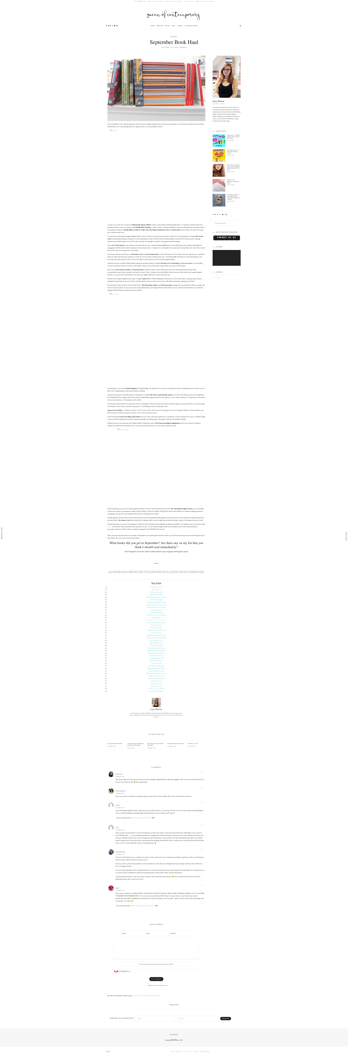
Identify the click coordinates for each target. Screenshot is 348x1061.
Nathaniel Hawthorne (114, 572)
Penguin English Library (136, 572)
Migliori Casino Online (156, 595)
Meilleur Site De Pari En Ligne (156, 630)
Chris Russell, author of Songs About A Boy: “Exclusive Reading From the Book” (233, 197)
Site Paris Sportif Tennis (156, 691)
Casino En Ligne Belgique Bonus (156, 602)
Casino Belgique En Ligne (156, 671)
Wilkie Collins (183, 572)
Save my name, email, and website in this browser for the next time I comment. (156, 964)
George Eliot (147, 571)
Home (153, 25)
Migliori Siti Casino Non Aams (156, 607)
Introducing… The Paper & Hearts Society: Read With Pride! (233, 136)
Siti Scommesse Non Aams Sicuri (156, 605)
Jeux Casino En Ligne (156, 592)
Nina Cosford (124, 572)
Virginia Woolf (162, 572)
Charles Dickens (122, 571)
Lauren (109, 527)
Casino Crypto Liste (156, 683)
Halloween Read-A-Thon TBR (141, 818)
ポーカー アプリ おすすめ (156, 689)
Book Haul (173, 36)
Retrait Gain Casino (156, 681)
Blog (173, 25)
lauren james (183, 571)
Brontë (115, 571)
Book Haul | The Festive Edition (176, 743)
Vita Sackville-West (172, 572)
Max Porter (200, 571)
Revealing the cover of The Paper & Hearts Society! (233, 151)
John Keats (165, 571)
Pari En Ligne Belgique (156, 600)
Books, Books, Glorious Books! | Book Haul (156, 744)
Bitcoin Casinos (156, 589)
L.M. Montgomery (174, 571)
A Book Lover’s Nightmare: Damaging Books (233, 181)
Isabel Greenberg (157, 571)
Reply (203, 771)
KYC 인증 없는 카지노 (156, 640)
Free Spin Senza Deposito (156, 666)
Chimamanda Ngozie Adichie (135, 571)
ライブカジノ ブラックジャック (156, 620)
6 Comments (183, 47)
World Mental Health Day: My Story (143, 906)
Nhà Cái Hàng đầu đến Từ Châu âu (156, 673)
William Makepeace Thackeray (196, 572)
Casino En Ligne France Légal (156, 648)
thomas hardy (153, 572)
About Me (159, 25)
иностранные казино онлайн (156, 622)
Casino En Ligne (156, 633)
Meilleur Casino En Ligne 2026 (156, 635)
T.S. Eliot (146, 572)
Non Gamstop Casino (156, 587)
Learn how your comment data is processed (146, 995)
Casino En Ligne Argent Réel (156, 653)
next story (346, 536)
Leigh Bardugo (192, 571)
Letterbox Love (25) (193, 743)
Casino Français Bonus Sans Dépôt (156, 638)
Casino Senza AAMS (156, 686)
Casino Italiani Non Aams (156, 658)
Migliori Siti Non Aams (156, 643)
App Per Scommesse (156, 610)
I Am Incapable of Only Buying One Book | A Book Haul (135, 744)
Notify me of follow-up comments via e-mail (157, 985)
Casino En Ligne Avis (156, 655)
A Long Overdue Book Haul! (114, 743)
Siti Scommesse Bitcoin (156, 612)
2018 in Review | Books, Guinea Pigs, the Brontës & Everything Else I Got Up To (233, 167)
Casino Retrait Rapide (156, 645)
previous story (2, 533)
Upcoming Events (191, 25)
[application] (227, 258)
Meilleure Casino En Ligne (156, 676)
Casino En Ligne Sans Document (156, 615)
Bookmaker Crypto (156, 628)
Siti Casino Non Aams (156, 661)
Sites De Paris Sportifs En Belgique (156, 597)
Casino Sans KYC (156, 625)
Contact (180, 25)
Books (167, 25)
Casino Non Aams (156, 663)
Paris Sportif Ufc (156, 617)
